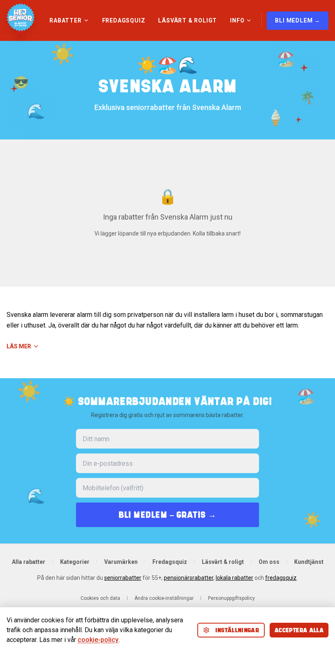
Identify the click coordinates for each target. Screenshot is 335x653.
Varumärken (121, 562)
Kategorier (74, 562)
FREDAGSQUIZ (123, 20)
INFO (237, 20)
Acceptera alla (299, 630)
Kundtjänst (309, 562)
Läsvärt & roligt (223, 562)
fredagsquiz (281, 577)
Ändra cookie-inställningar (164, 598)
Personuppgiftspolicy (231, 598)
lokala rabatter (234, 577)
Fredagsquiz (169, 562)
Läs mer (19, 346)
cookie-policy (98, 640)
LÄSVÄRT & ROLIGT (187, 20)
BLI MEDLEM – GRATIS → (167, 514)
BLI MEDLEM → (297, 20)
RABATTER (65, 20)
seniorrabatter (122, 577)
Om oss (269, 562)
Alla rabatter (28, 562)
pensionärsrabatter (188, 577)
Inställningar (237, 630)
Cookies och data (100, 598)
